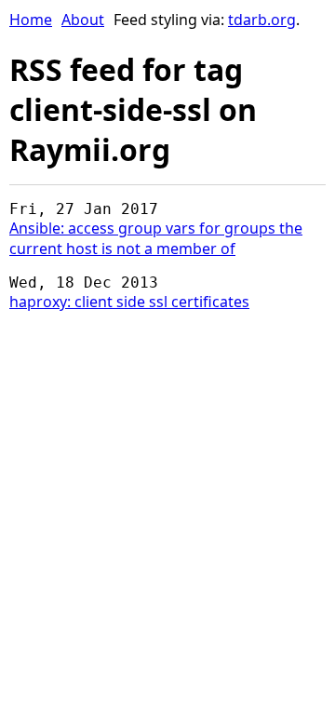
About (82, 19)
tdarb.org (262, 19)
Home (30, 19)
